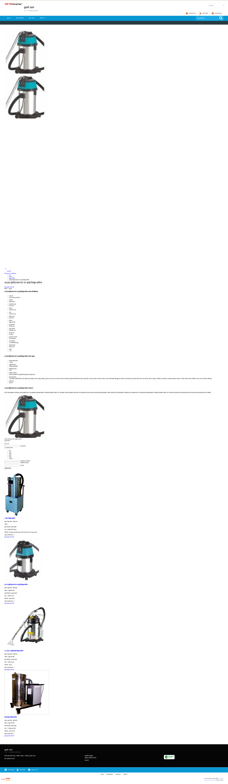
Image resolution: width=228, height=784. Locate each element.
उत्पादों (10, 276)
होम (10, 275)
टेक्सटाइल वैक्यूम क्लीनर (10, 717)
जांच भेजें (9, 271)
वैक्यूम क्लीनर (12, 278)
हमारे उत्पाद (32, 18)
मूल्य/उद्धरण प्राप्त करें (9, 287)
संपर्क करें (42, 18)
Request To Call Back (10, 273)
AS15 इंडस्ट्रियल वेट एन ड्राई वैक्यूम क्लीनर (16, 584)
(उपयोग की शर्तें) (220, 778)
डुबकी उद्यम (31, 8)
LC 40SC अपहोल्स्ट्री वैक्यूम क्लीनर (13, 651)
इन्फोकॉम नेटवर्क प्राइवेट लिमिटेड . (209, 780)
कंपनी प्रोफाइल (20, 18)
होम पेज (9, 18)
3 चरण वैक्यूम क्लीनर (9, 518)
